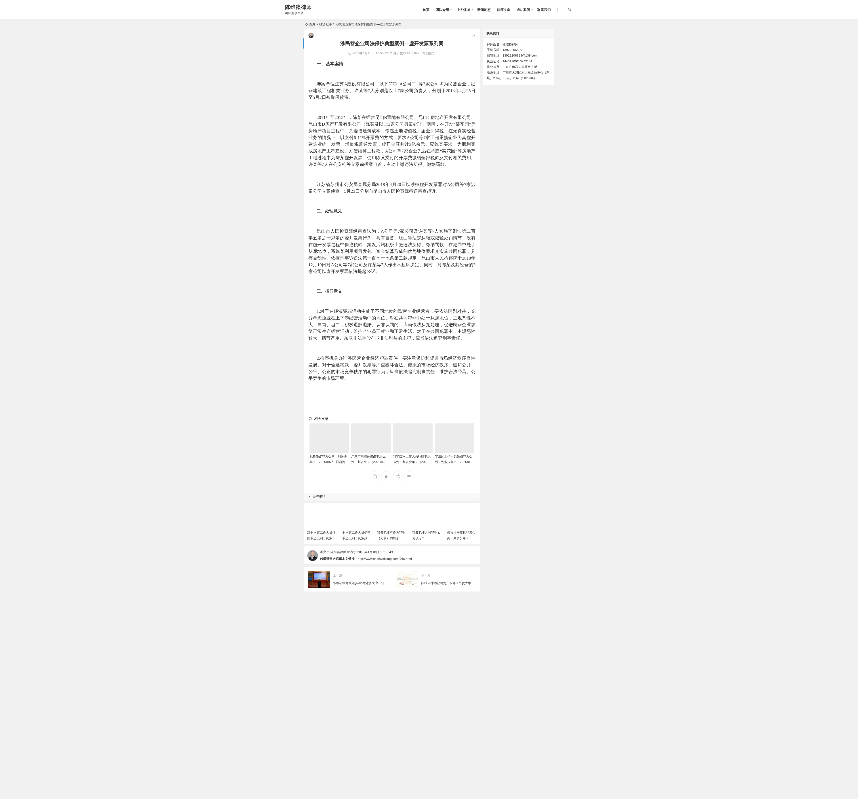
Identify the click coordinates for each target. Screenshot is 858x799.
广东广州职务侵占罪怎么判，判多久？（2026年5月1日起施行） (370, 461)
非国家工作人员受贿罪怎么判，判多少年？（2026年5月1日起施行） (453, 461)
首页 (426, 10)
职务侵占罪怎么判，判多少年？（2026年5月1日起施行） (328, 461)
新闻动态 (484, 10)
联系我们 (544, 10)
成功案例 (523, 10)
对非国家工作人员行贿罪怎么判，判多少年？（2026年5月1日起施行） (412, 461)
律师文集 (503, 10)
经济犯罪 (325, 24)
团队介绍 (442, 10)
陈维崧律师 (298, 7)
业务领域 (463, 10)
